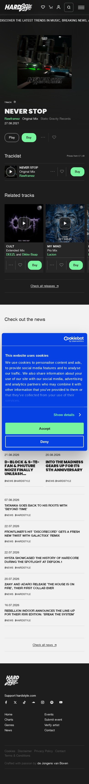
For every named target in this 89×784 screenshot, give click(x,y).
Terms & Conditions (17, 755)
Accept (44, 428)
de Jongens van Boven (52, 763)
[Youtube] (60, 702)
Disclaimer (25, 751)
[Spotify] (51, 702)
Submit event (53, 719)
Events (49, 714)
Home (8, 714)
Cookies (10, 751)
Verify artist (51, 725)
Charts (9, 719)
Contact (49, 730)
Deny (44, 442)
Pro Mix (52, 250)
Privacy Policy (43, 751)
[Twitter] (15, 702)
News (8, 730)
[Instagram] (42, 702)
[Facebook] (6, 702)
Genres (9, 725)
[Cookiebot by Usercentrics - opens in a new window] (64, 339)
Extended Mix (15, 250)
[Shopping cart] (51, 7)
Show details (64, 415)
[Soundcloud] (33, 702)
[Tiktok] (24, 702)
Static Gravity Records (56, 118)
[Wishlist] (43, 7)
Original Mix (27, 171)
